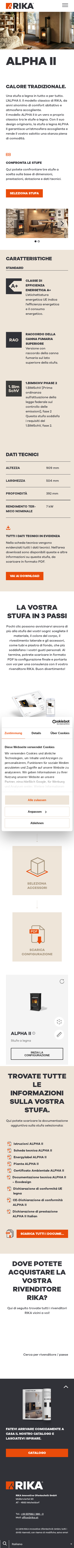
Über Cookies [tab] (60, 733)
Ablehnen (37, 823)
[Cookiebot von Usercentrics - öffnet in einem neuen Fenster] (52, 722)
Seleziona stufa (24, 193)
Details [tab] (36, 733)
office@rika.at (30, 1517)
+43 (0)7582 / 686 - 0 (32, 1514)
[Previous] (12, 223)
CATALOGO (37, 1453)
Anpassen (35, 811)
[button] (65, 5)
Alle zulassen (37, 800)
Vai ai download (24, 576)
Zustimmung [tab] (13, 733)
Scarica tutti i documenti (44, 1234)
